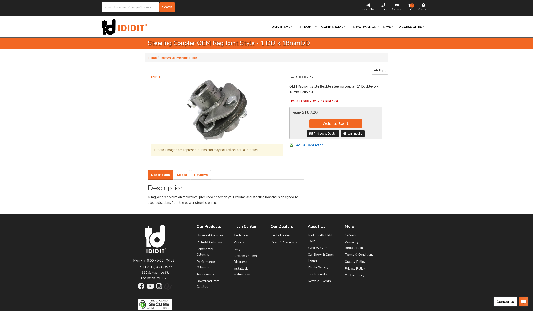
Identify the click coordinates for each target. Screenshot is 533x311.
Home (152, 58)
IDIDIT (156, 77)
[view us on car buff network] (168, 288)
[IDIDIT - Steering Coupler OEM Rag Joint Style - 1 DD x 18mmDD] (217, 110)
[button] (138, 7)
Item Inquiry (354, 134)
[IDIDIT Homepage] (126, 26)
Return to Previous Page (179, 58)
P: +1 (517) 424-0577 (155, 267)
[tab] (160, 175)
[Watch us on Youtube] (150, 287)
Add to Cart (336, 123)
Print (382, 70)
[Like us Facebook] (141, 287)
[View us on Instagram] (159, 287)
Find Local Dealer (325, 134)
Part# (293, 77)
